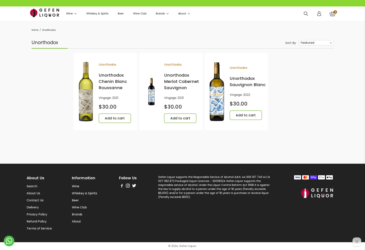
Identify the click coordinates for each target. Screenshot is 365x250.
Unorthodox (107, 64)
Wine (69, 13)
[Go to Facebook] (122, 186)
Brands (160, 13)
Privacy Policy (37, 214)
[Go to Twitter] (134, 186)
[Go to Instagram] (127, 186)
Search (32, 186)
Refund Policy (37, 221)
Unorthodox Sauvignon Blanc (248, 81)
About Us (33, 193)
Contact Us (35, 200)
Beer (121, 13)
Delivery (33, 207)
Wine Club (140, 13)
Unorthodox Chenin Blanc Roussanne (113, 81)
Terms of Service (39, 228)
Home (35, 30)
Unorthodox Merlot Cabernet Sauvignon (181, 81)
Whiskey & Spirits (97, 13)
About (182, 13)
